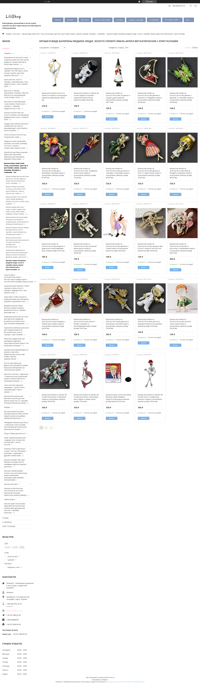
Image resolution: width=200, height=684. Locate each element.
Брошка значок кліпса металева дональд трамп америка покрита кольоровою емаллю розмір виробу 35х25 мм (118, 398)
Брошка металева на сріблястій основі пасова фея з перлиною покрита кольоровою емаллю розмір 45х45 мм (54, 398)
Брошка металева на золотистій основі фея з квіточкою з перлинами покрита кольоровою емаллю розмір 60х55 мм (182, 248)
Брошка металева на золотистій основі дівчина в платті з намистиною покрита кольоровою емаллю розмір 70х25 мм (149, 173)
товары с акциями (135, 20)
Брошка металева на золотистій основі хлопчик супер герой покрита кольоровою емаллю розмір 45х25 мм (181, 323)
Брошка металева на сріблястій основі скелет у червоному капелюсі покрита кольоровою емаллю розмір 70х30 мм (150, 398)
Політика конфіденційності (135, 682)
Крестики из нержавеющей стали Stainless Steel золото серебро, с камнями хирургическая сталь (15, 105)
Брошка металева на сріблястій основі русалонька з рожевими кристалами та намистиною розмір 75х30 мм (86, 398)
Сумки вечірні (9, 499)
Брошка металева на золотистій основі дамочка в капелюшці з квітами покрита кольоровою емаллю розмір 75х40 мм (117, 323)
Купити (47, 117)
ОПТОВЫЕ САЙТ (171, 20)
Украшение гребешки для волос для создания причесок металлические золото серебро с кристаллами (16, 331)
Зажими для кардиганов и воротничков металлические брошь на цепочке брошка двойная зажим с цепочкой (17, 253)
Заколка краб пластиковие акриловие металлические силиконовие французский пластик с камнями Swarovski (14, 508)
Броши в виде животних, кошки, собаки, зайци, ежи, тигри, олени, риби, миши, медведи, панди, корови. (16, 210)
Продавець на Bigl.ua (100, 680)
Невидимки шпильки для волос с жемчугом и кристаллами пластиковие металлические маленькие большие (16, 425)
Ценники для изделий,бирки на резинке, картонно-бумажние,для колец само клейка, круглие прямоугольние (16, 354)
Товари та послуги (13, 34)
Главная (58, 20)
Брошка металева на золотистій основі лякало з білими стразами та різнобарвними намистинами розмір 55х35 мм (85, 323)
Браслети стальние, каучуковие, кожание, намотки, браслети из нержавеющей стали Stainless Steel (16, 94)
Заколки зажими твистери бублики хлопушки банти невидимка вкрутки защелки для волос (15, 463)
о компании (154, 20)
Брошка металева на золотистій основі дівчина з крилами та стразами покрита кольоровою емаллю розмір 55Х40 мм (181, 97)
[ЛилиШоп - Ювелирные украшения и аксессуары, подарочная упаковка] (12, 16)
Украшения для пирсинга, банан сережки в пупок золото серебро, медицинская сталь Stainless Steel (16, 289)
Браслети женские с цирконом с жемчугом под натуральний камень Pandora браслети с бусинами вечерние (16, 377)
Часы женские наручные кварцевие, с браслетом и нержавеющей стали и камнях (14, 388)
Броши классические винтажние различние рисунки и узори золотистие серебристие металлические (17, 242)
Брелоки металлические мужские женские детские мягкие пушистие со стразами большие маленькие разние (16, 399)
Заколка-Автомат (11, 484)
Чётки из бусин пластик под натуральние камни (15, 136)
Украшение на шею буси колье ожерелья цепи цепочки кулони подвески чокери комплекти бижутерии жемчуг (16, 60)
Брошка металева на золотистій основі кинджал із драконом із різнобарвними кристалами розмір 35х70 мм (53, 247)
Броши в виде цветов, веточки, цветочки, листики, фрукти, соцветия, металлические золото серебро (17, 179)
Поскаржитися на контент (116, 682)
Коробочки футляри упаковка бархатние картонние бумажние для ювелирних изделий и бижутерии (16, 155)
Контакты (85, 20)
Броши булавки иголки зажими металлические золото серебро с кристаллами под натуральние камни (17, 230)
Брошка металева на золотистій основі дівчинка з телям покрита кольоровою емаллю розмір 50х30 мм (117, 247)
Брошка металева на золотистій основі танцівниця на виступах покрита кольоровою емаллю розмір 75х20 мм (85, 173)
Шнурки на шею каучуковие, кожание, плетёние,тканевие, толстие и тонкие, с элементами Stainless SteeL (15, 144)
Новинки (7, 53)
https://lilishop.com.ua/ (14, 611)
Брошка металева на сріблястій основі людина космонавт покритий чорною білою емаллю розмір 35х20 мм (86, 96)
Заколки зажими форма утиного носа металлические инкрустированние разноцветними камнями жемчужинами (15, 475)
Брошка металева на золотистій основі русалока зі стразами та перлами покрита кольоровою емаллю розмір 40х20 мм (118, 173)
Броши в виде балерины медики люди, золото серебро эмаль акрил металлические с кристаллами (16, 265)
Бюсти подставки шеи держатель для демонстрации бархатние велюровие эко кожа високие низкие (16, 366)
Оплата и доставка (102, 20)
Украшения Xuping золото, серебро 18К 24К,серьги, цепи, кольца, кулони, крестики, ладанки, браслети (16, 71)
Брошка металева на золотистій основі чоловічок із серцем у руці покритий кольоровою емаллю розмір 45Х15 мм (118, 97)
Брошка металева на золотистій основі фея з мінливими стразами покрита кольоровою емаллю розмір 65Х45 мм (53, 173)
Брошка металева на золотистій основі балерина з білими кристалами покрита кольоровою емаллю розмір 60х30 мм (53, 323)
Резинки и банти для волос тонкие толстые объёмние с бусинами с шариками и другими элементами (15, 452)
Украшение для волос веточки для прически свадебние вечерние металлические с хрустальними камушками (16, 320)
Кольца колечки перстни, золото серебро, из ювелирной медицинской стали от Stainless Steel (16, 116)
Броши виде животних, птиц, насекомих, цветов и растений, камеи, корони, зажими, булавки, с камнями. (63, 34)
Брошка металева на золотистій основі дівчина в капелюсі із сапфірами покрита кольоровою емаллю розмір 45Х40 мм (150, 97)
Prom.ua (111, 677)
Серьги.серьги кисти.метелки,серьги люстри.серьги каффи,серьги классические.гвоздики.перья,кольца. (18, 278)
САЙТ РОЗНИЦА (8, 526)
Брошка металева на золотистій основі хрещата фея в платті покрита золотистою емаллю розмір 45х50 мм (150, 247)
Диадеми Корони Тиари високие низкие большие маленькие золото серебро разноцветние (15, 309)
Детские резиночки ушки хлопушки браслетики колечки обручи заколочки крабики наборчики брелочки (16, 414)
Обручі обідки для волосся (14, 433)
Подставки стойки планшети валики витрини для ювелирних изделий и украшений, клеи (16, 299)
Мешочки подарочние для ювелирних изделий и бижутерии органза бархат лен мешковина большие (16, 342)
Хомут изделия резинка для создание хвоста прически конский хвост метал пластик (15, 441)
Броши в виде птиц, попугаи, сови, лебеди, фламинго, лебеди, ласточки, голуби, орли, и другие (17, 200)
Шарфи (7, 407)
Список (195, 47)
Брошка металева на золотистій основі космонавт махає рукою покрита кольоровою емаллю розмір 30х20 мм (85, 248)
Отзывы (119, 20)
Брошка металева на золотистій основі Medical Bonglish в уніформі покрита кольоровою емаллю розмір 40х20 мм (181, 173)
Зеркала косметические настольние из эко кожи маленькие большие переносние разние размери (15, 491)
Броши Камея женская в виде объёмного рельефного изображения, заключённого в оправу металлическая (17, 220)
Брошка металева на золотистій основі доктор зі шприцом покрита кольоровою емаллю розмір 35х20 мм (150, 322)
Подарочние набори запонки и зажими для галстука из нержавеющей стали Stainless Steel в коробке (16, 127)
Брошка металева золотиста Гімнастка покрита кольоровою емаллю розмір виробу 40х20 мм (54, 96)
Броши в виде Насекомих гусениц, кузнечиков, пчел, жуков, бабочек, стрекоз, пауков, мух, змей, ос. (16, 190)
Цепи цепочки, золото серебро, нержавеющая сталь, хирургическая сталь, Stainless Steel (16, 82)
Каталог (70, 20)
